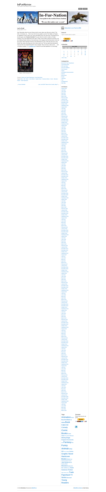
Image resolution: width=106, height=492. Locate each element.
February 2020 (64, 208)
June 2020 (63, 202)
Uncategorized (64, 81)
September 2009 (64, 401)
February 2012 (64, 356)
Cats (63, 425)
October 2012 (64, 344)
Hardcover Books (46, 79)
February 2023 (64, 153)
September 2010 (64, 382)
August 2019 (64, 217)
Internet (63, 73)
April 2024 (63, 131)
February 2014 (64, 319)
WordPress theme (78, 488)
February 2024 (64, 134)
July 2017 (63, 256)
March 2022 (63, 170)
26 (85, 54)
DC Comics (67, 435)
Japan (62, 462)
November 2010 (64, 379)
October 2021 (64, 177)
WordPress (34, 488)
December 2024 (64, 119)
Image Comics (68, 460)
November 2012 (64, 342)
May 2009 (63, 407)
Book (27, 79)
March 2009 (63, 410)
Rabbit (18, 80)
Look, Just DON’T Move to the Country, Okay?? (48, 84)
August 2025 (64, 107)
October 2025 (64, 104)
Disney (63, 438)
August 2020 (64, 199)
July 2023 (63, 145)
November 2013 (64, 324)
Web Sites (63, 83)
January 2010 (64, 395)
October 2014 (64, 307)
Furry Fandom (64, 69)
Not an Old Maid (21, 84)
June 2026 (63, 91)
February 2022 (64, 171)
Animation (66, 417)
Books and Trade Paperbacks (28, 77)
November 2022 (64, 157)
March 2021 (63, 188)
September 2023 (64, 142)
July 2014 (63, 311)
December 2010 (64, 378)
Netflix (69, 466)
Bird (24, 79)
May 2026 (63, 93)
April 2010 (63, 390)
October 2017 (64, 251)
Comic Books (32, 79)
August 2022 (64, 162)
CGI (66, 425)
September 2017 (64, 253)
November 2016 (64, 268)
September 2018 (64, 234)
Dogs (68, 438)
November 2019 (64, 213)
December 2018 (64, 230)
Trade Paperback (24, 80)
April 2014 (63, 316)
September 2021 (64, 179)
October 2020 (64, 196)
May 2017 (63, 259)
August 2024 (64, 125)
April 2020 (63, 205)
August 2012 (64, 347)
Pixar (69, 467)
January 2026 (64, 99)
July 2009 (63, 404)
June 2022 (63, 165)
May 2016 (63, 278)
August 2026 (64, 88)
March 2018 (63, 244)
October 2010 (64, 381)
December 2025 (64, 100)
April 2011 (63, 371)
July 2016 (63, 274)
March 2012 (63, 355)
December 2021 (64, 174)
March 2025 (63, 114)
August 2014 (64, 310)
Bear (22, 79)
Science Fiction (67, 470)
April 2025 (63, 113)
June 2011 (63, 368)
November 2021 (64, 176)
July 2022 (63, 164)
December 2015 (64, 285)
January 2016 (64, 284)
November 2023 (64, 139)
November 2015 (64, 287)
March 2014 (63, 318)
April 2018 (63, 242)
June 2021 (63, 184)
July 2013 (63, 330)
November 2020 (64, 194)
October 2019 (64, 214)
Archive (85, 8)
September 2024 (64, 124)
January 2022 (64, 173)
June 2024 (63, 128)
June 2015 (63, 294)
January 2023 (64, 154)
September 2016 (64, 271)
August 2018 (64, 236)
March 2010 (63, 392)
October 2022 (64, 159)
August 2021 (64, 180)
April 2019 (63, 224)
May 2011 (63, 370)
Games (62, 70)
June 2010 (63, 387)
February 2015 (64, 301)
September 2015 (64, 290)
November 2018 (64, 231)
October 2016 (64, 270)
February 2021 (64, 190)
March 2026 (63, 96)
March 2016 (63, 281)
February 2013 (64, 338)
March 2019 (63, 225)
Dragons (63, 440)
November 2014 (64, 305)
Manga (66, 462)
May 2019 (63, 222)
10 (78, 51)
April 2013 (63, 334)
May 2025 (63, 111)
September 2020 (64, 197)
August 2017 (64, 254)
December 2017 (64, 248)
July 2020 (63, 201)
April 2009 (63, 408)
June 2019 (63, 221)
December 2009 (64, 396)
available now (32, 46)
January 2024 (64, 136)
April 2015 (63, 298)
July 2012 (63, 348)
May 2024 (63, 130)
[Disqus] (38, 106)
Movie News (64, 75)
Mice (66, 464)
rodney (25, 29)
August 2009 (64, 402)
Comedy (64, 427)
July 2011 (63, 367)
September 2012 (64, 345)
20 (63, 54)
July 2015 (63, 293)
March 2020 (63, 207)
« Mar (62, 57)
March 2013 (63, 336)
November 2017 (64, 250)
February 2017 (64, 264)
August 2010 (64, 384)
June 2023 (63, 147)
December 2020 (64, 193)
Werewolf (69, 477)
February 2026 (64, 97)
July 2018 (63, 237)
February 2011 (64, 375)
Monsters (56, 79)
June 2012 (63, 350)
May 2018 (63, 241)
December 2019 (64, 211)
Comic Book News (38, 77)
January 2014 (64, 321)
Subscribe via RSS (73, 28)
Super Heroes (64, 472)
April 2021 (63, 187)
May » (65, 57)
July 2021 (63, 182)
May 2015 (63, 296)
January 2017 (64, 265)
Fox (72, 442)
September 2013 (64, 327)
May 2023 (63, 148)
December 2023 (64, 137)
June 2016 (63, 276)
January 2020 (64, 210)
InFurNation (24, 4)
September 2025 (64, 105)
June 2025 (63, 110)
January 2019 (64, 228)
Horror (51, 79)
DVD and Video (64, 66)
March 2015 (63, 299)
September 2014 (64, 308)
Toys (62, 80)
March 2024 (63, 133)
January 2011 (64, 376)
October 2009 (64, 399)
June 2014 (63, 313)
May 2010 (63, 388)
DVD (62, 442)
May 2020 (63, 204)
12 (85, 51)
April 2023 (63, 150)
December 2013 (64, 322)
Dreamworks (70, 439)
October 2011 (64, 362)
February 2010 (64, 393)
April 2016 (63, 279)
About (80, 8)
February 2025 (64, 116)
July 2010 (63, 385)
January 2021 (64, 191)
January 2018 (64, 247)
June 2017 (63, 257)
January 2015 (64, 302)
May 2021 (63, 185)
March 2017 (63, 262)
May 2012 (63, 351)
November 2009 (64, 398)
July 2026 (63, 90)
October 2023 (64, 140)
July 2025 (63, 108)
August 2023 (64, 144)
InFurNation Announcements (67, 72)
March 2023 (63, 151)
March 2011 (63, 373)
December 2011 (64, 359)
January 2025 (64, 117)
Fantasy (67, 442)
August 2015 (64, 291)
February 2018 (64, 245)
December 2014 (64, 304)
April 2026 (63, 94)
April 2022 (63, 168)
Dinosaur (72, 435)
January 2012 (64, 358)
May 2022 (63, 167)
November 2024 (64, 120)
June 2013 (63, 331)
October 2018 (64, 233)
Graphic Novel (38, 79)
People (62, 76)
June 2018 (63, 239)
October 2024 (64, 122)
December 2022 (64, 156)
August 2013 (64, 328)
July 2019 (63, 219)
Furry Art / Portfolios (65, 67)
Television (63, 78)
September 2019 (64, 216)
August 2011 (64, 365)
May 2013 (63, 333)
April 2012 (63, 353)
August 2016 (64, 273)
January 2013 (64, 339)
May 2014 (63, 315)
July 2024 (63, 127)
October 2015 (64, 288)
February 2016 (64, 282)
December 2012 (64, 341)
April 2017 (63, 261)
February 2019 (64, 227)
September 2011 (64, 364)
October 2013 (64, 325)
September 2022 (64, 160)
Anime (72, 417)
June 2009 (63, 405)
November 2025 (64, 102)
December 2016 (64, 267)
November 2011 (64, 361)
